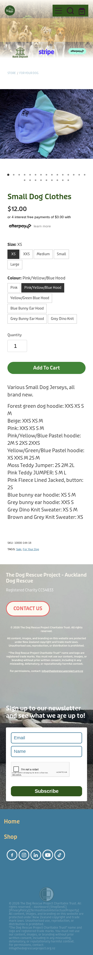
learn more (42, 226)
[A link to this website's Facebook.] (12, 855)
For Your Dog (28, 73)
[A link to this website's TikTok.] (59, 855)
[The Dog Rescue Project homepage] (26, 10)
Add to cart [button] (46, 368)
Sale (18, 549)
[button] (70, 11)
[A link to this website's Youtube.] (47, 855)
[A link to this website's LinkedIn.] (36, 855)
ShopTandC (58, 907)
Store (11, 73)
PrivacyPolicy (19, 910)
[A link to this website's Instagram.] (24, 855)
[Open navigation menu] (58, 11)
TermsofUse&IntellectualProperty (54, 910)
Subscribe (47, 791)
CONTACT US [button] (27, 608)
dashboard (41, 907)
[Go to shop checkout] (82, 11)
